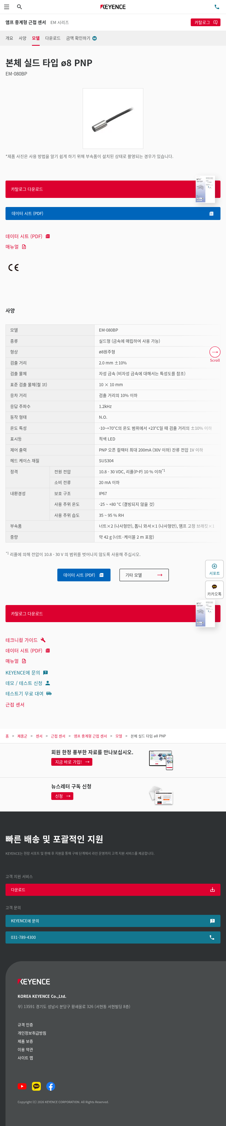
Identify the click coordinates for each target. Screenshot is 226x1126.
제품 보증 (25, 1041)
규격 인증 (25, 1024)
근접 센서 (15, 704)
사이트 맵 (25, 1057)
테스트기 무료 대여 (25, 693)
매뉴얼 (12, 246)
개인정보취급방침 (32, 1033)
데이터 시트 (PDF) (24, 236)
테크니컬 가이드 (22, 639)
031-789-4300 (23, 937)
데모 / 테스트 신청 (24, 682)
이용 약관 (25, 1049)
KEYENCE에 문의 (23, 672)
